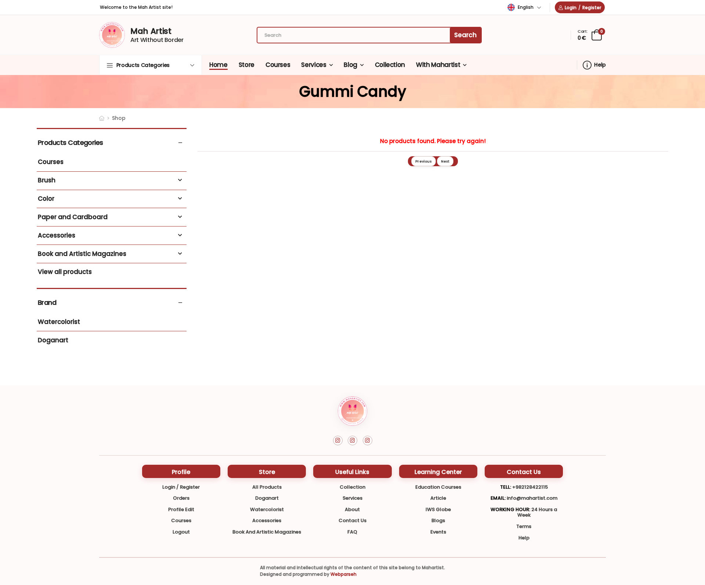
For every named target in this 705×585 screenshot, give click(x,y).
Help (600, 64)
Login (570, 7)
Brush (46, 180)
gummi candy (352, 91)
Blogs (438, 520)
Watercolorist (59, 322)
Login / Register (181, 487)
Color (46, 199)
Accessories (56, 236)
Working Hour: (510, 509)
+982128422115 (530, 487)
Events (438, 531)
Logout (181, 531)
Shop (119, 118)
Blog (350, 64)
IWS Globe (438, 509)
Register (591, 7)
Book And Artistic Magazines (266, 531)
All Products (267, 487)
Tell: (505, 487)
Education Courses (438, 487)
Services (313, 64)
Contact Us (352, 520)
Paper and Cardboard (73, 217)
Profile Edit (181, 509)
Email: (498, 498)
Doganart (53, 340)
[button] (150, 65)
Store (246, 64)
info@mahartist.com (532, 498)
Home (218, 64)
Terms (523, 526)
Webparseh (343, 574)
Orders (181, 498)
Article (438, 498)
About (352, 509)
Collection (390, 64)
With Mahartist (438, 64)
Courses (277, 64)
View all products (65, 272)
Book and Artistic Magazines (82, 254)
